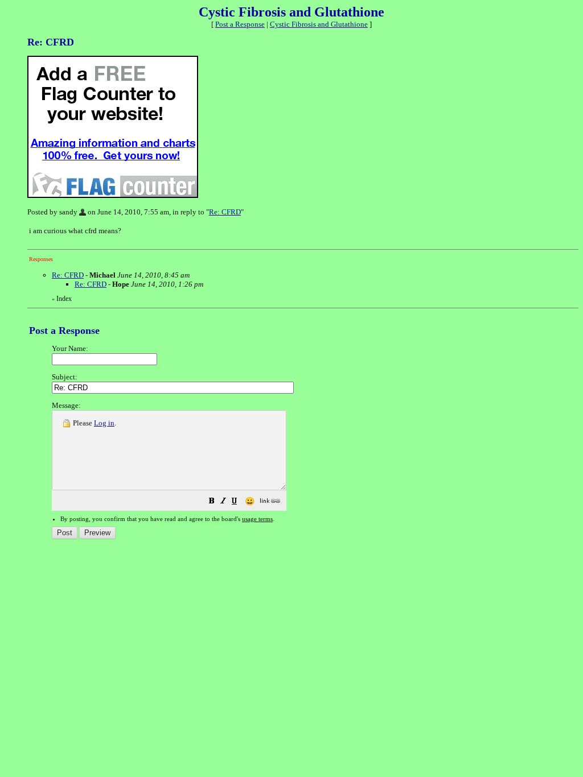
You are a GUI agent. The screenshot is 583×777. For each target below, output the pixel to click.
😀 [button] (249, 501)
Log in (104, 423)
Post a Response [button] (240, 24)
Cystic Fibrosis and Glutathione (319, 24)
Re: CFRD (225, 212)
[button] (211, 502)
